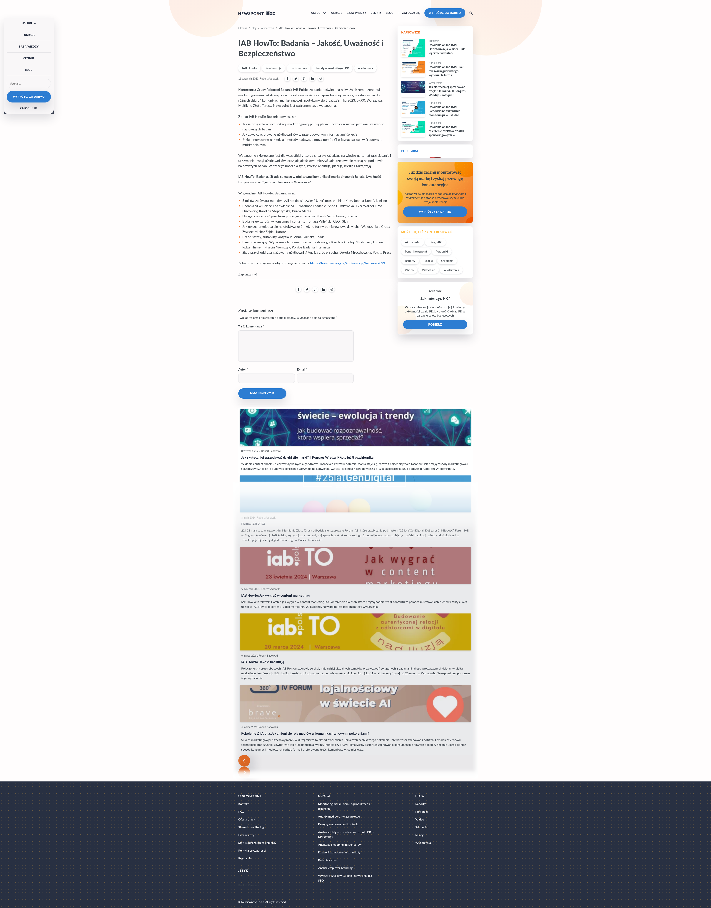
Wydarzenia (267, 28)
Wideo (409, 270)
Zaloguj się (411, 12)
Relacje (428, 260)
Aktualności (412, 242)
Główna (242, 28)
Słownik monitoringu (252, 827)
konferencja (273, 68)
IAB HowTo (249, 68)
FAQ (241, 811)
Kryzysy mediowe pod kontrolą (338, 824)
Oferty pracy (246, 819)
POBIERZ (435, 324)
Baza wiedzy (356, 12)
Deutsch (253, 885)
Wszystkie (428, 270)
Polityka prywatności (252, 850)
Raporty (410, 260)
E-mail (301, 369)
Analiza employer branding (335, 868)
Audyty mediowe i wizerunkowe (339, 816)
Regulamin (245, 858)
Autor (242, 369)
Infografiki (435, 242)
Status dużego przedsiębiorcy (257, 842)
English (243, 885)
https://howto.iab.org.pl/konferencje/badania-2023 (347, 263)
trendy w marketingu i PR (332, 68)
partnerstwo (299, 68)
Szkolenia (447, 260)
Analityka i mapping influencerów (340, 844)
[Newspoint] (256, 13)
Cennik (376, 12)
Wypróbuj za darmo (445, 12)
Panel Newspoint (416, 251)
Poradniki (441, 251)
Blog (389, 12)
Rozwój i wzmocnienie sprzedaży (339, 852)
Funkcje (336, 12)
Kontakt (243, 804)
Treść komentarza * (251, 326)
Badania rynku (327, 860)
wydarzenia (365, 68)
